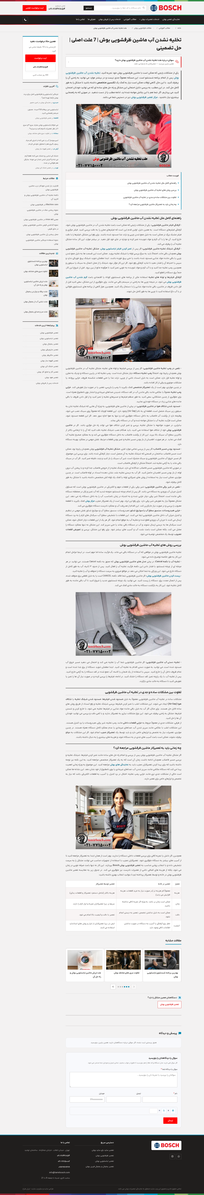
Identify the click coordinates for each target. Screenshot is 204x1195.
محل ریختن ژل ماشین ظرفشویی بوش (42, 234)
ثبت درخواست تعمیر (35, 8)
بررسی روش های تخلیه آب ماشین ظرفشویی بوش (155, 190)
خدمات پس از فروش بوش (47, 383)
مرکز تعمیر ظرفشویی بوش (144, 97)
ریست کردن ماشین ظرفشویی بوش (163, 575)
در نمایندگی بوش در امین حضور (44, 103)
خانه (179, 28)
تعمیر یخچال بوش (50, 344)
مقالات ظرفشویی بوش (142, 28)
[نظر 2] (126, 986)
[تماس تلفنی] (25, 19)
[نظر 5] (120, 986)
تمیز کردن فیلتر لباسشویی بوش (116, 248)
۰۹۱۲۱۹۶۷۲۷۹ (64, 1167)
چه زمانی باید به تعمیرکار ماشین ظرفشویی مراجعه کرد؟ (153, 204)
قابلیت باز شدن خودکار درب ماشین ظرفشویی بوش (43, 188)
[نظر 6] (118, 986)
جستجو (89, 8)
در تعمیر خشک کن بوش (46, 168)
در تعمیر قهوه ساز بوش (46, 149)
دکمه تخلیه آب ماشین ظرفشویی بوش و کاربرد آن (41, 197)
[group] (123, 965)
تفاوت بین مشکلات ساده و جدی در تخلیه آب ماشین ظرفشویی (150, 197)
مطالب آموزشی (164, 28)
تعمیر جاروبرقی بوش (49, 349)
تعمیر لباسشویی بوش (49, 338)
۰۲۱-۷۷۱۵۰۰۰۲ (64, 1161)
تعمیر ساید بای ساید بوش (103, 1150)
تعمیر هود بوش (51, 377)
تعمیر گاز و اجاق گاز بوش (47, 372)
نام (175, 1093)
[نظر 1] (128, 986)
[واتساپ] (178, 1156)
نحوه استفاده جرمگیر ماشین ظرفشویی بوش (42, 242)
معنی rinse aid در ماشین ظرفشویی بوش (41, 219)
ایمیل (138, 1093)
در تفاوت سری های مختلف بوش (43, 133)
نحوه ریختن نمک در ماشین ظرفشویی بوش (42, 212)
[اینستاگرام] (172, 1156)
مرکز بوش (90, 501)
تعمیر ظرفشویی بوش (169, 1004)
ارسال (170, 1120)
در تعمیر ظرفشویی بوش (46, 118)
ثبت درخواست (40, 58)
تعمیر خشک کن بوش (49, 366)
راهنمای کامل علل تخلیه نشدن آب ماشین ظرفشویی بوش (152, 183)
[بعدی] (113, 986)
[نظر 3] (124, 986)
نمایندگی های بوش (119, 764)
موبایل (101, 1093)
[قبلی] (134, 986)
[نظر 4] (122, 986)
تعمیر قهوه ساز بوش (49, 360)
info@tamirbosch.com (59, 1172)
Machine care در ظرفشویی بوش (44, 204)
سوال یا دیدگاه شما (169, 1069)
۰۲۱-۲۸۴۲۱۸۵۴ (40, 67)
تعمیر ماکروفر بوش (50, 355)
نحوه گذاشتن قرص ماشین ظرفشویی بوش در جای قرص (40, 227)
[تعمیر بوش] (165, 8)
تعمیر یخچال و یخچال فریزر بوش (100, 1166)
